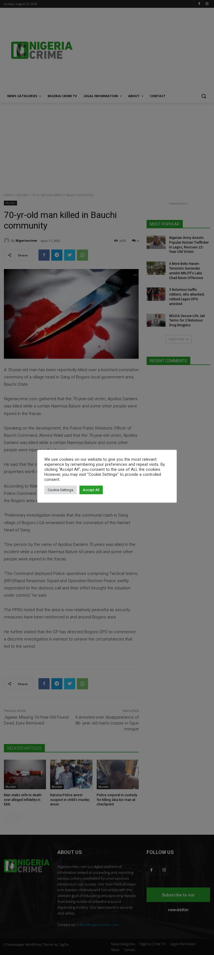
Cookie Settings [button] (60, 490)
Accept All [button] (91, 490)
